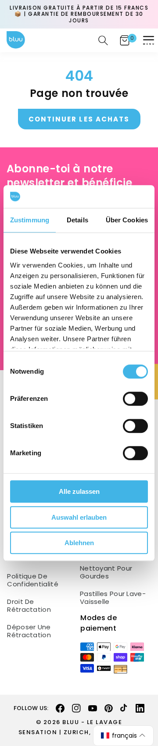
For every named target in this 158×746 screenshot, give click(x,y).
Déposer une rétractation (29, 631)
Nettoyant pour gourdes (106, 572)
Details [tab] (77, 220)
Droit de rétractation (29, 606)
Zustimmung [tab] (29, 220)
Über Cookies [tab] (127, 220)
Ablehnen (79, 542)
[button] (148, 40)
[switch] (135, 399)
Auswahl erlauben (79, 517)
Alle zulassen (79, 491)
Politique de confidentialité (32, 580)
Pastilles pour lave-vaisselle (113, 598)
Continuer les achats (79, 119)
